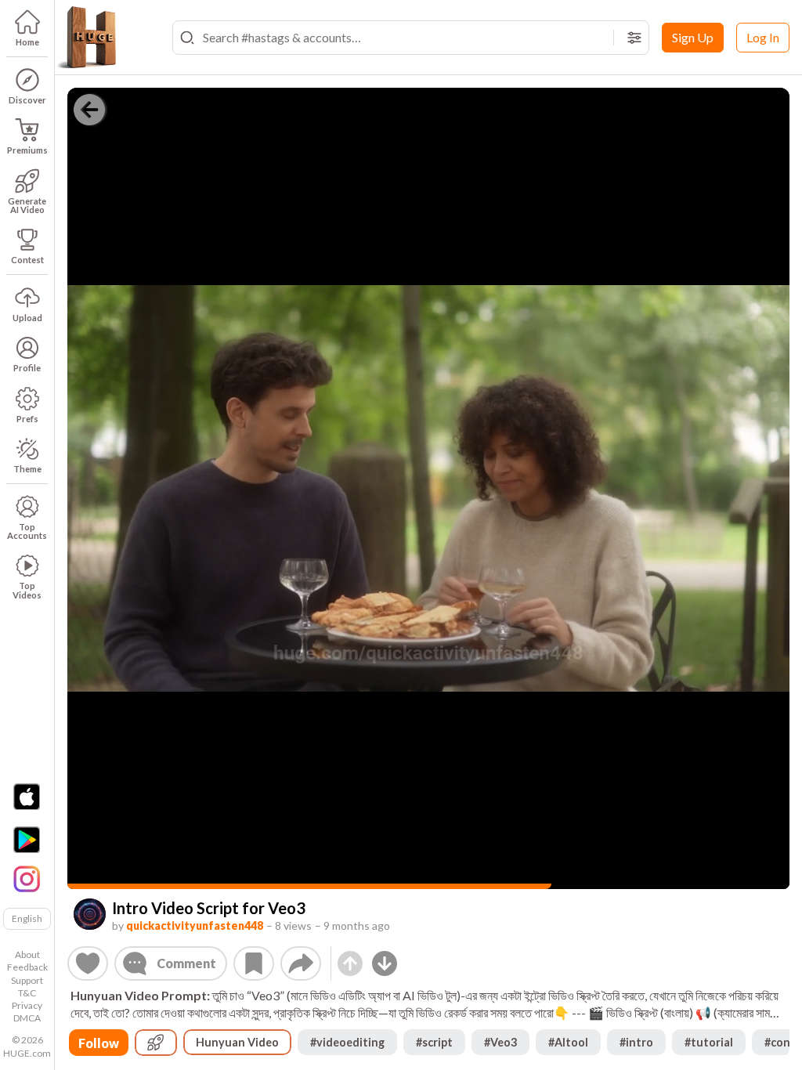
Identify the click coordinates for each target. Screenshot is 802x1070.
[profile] (90, 914)
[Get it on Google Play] (26, 839)
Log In (762, 37)
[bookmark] (253, 963)
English (27, 918)
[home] (86, 37)
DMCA (27, 1018)
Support (27, 980)
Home (27, 42)
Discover (27, 100)
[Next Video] (384, 963)
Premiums (27, 150)
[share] (300, 963)
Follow (98, 1043)
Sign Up (692, 37)
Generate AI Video (27, 205)
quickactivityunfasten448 (194, 925)
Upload (27, 318)
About (27, 954)
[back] (89, 109)
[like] (87, 963)
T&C (27, 993)
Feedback (27, 967)
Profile (27, 368)
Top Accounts (27, 531)
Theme (27, 469)
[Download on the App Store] (26, 796)
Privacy (27, 1005)
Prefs (27, 419)
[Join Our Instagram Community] (26, 877)
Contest (27, 260)
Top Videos (27, 589)
